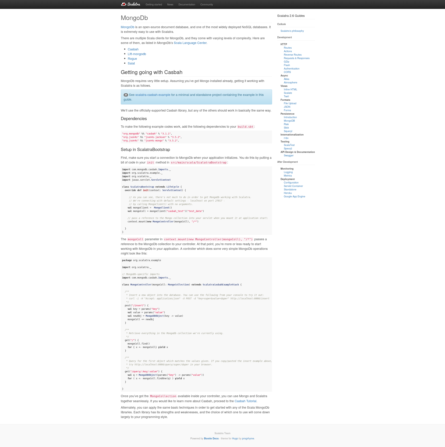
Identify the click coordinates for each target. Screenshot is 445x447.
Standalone (290, 189)
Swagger (289, 155)
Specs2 (288, 148)
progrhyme (248, 438)
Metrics (288, 175)
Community (206, 4)
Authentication (292, 68)
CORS (287, 72)
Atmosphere (290, 82)
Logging (288, 172)
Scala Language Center (190, 42)
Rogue (132, 58)
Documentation (187, 4)
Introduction (290, 117)
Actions (288, 51)
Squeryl (288, 131)
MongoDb (127, 26)
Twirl (286, 96)
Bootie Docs (211, 438)
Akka (286, 79)
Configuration (291, 182)
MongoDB (289, 120)
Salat (131, 63)
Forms (287, 110)
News (170, 4)
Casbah (133, 49)
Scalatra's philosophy (292, 30)
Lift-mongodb (137, 53)
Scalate (288, 93)
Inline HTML (290, 89)
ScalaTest (289, 145)
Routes (288, 47)
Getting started (154, 4)
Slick (286, 127)
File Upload (290, 103)
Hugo (235, 438)
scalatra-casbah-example (152, 94)
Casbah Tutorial (245, 401)
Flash (287, 65)
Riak (286, 124)
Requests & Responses (297, 58)
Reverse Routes (293, 54)
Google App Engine (294, 196)
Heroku (288, 193)
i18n (286, 138)
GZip (286, 61)
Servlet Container (293, 186)
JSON (287, 106)
